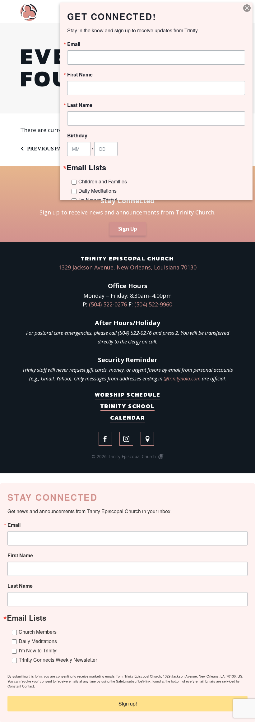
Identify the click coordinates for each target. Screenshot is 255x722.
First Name (20, 555)
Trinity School (127, 406)
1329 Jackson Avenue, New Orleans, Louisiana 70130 (127, 267)
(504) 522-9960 (153, 304)
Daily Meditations (38, 641)
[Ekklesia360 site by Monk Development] (160, 456)
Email (14, 524)
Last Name (20, 585)
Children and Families (102, 181)
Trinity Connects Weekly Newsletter (58, 659)
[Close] (247, 8)
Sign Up (127, 228)
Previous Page (48, 148)
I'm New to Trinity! (38, 650)
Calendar (127, 417)
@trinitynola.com (182, 378)
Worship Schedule (127, 394)
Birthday (77, 135)
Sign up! (127, 703)
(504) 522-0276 (108, 304)
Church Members (38, 631)
